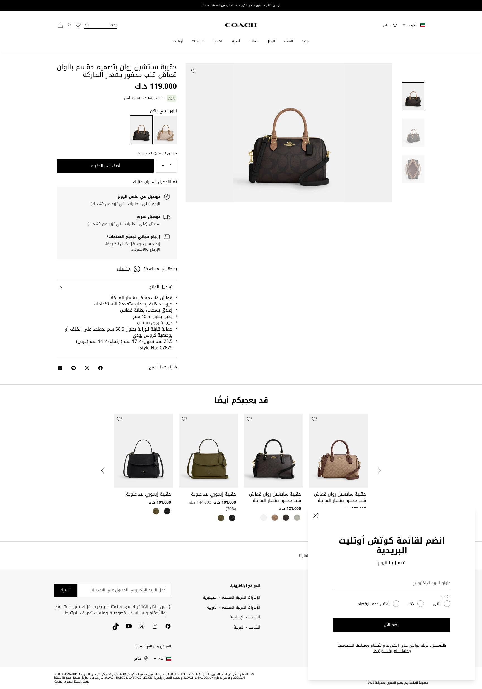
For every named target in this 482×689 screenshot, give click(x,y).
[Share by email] (60, 368)
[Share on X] (87, 368)
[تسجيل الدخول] (69, 25)
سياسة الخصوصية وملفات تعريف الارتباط (374, 648)
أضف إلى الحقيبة (105, 165)
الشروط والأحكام (385, 645)
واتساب (124, 269)
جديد (305, 41)
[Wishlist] (193, 70)
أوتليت (178, 41)
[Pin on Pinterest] (73, 368)
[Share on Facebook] (100, 368)
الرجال (271, 41)
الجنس (445, 596)
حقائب (253, 41)
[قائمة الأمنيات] (78, 25)
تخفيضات (198, 41)
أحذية (236, 41)
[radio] (165, 129)
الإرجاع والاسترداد (145, 249)
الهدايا (218, 41)
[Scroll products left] (379, 470)
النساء (288, 41)
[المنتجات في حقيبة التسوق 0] (60, 25)
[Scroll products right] (102, 470)
